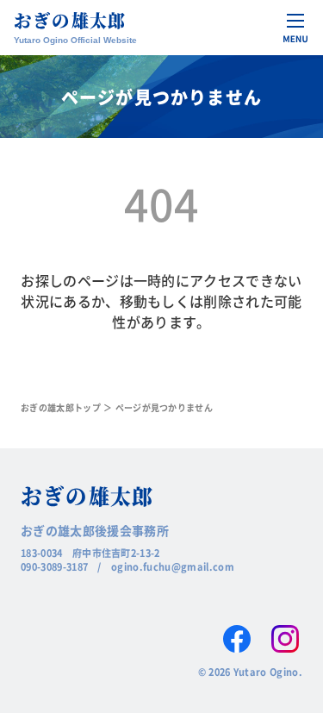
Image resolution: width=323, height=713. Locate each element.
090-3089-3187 (54, 566)
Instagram (285, 639)
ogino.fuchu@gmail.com (172, 566)
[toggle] (295, 27)
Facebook (237, 639)
